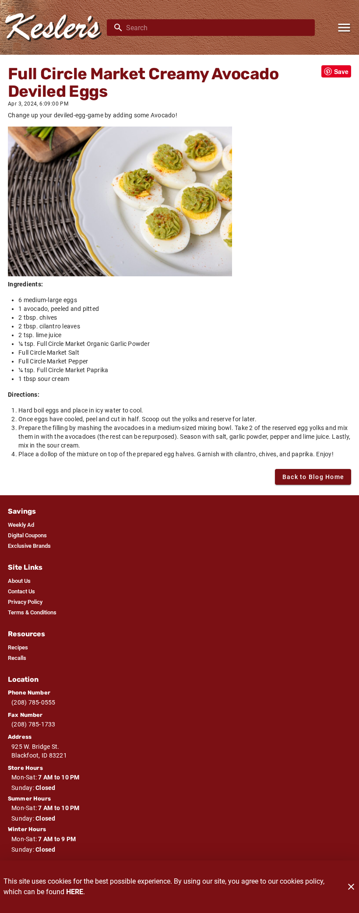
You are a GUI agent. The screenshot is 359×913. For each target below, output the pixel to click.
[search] (217, 27)
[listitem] (21, 525)
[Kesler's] (56, 27)
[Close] (351, 887)
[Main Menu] (344, 27)
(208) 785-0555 (33, 702)
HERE (74, 892)
